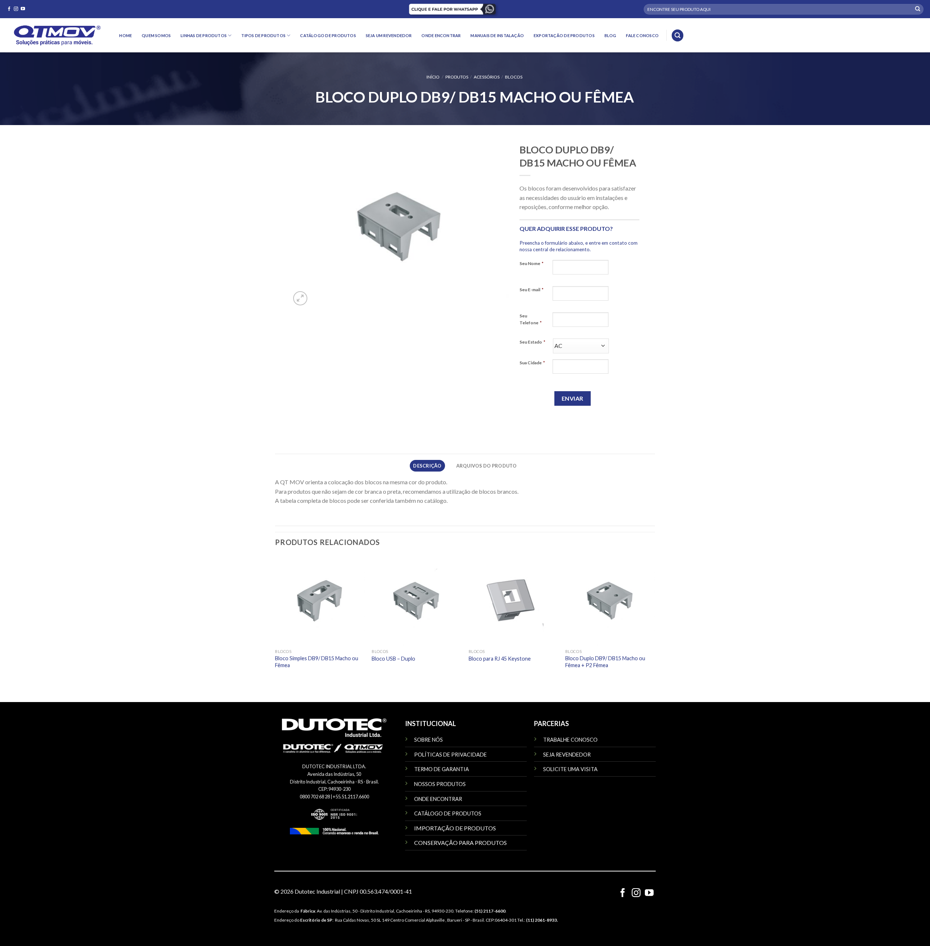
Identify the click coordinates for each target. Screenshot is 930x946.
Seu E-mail (531, 289)
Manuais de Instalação (497, 35)
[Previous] (275, 619)
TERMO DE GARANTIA (441, 769)
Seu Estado (532, 342)
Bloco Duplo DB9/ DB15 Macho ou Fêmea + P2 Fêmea (605, 661)
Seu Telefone (530, 319)
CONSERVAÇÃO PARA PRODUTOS (460, 842)
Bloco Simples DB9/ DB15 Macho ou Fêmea (316, 661)
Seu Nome (531, 263)
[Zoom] (300, 298)
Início (433, 77)
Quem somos (156, 35)
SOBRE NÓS (428, 740)
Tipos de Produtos (263, 35)
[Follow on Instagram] (16, 9)
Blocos (513, 77)
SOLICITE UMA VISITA (570, 769)
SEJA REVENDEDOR (567, 754)
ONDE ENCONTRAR (438, 799)
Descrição (427, 466)
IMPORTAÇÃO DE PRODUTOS (455, 828)
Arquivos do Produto (486, 466)
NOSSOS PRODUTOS (440, 784)
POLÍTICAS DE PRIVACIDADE (450, 754)
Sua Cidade (532, 362)
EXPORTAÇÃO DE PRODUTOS (564, 35)
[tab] (427, 466)
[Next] (654, 619)
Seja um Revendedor (389, 35)
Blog (610, 35)
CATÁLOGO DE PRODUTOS (447, 813)
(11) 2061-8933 (541, 920)
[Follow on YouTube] (23, 9)
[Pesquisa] (677, 35)
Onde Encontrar (441, 35)
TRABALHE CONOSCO (570, 740)
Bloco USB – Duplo (393, 659)
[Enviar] (917, 9)
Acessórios (487, 77)
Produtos (456, 77)
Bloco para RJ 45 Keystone (500, 659)
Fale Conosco (642, 35)
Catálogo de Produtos (328, 35)
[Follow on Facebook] (9, 9)
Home (125, 35)
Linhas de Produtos (204, 35)
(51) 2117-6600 (489, 911)
